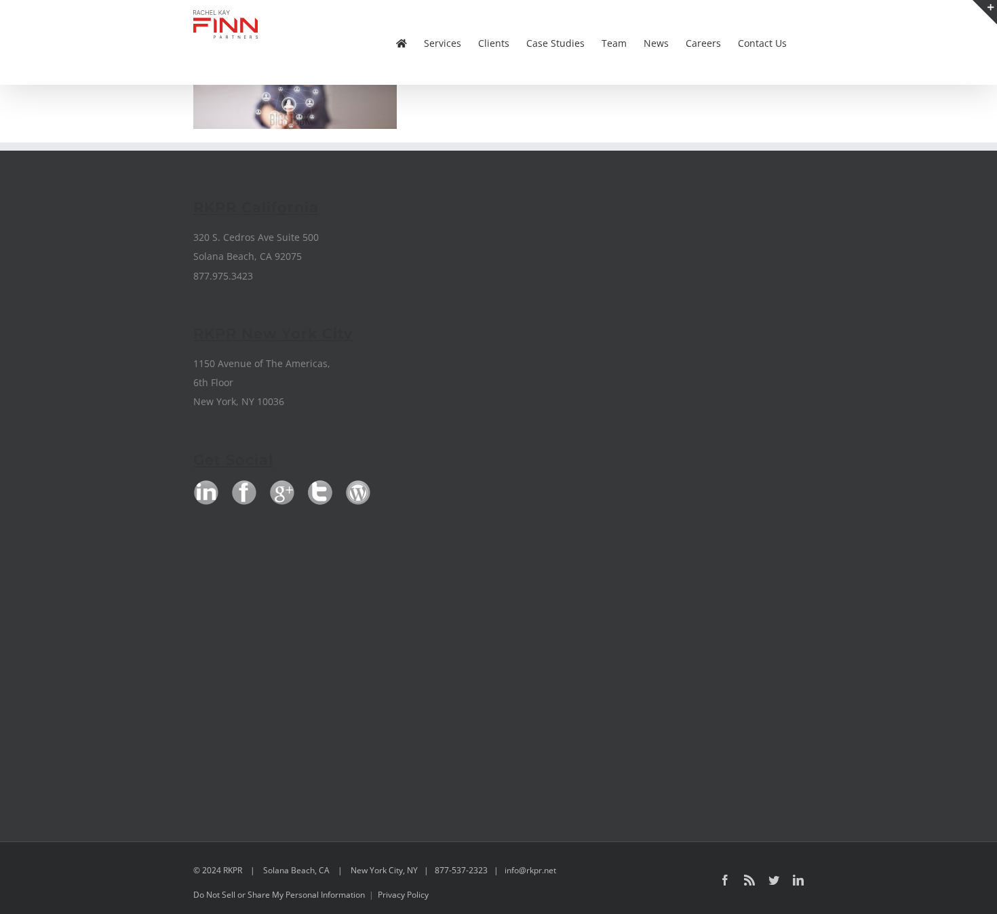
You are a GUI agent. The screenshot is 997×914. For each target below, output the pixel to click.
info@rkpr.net (530, 870)
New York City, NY (384, 870)
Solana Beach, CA (296, 870)
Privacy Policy (403, 894)
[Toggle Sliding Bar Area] (985, 12)
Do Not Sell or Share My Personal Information (279, 894)
